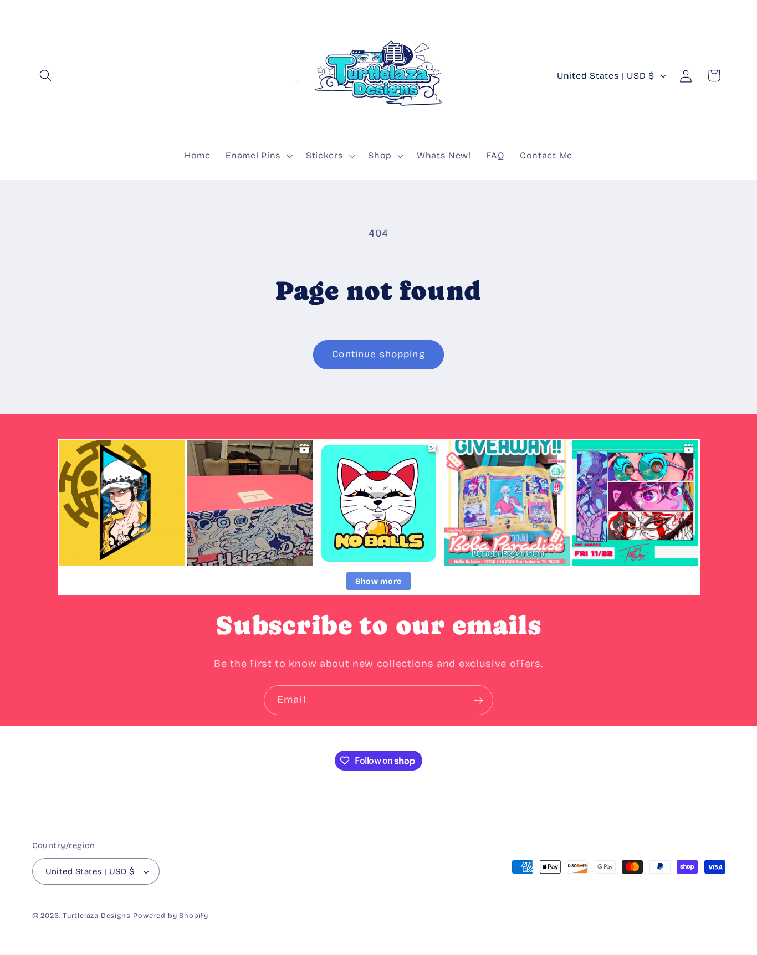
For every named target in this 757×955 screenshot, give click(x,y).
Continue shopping (378, 354)
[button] (46, 75)
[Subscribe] (478, 700)
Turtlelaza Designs (97, 915)
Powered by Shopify (170, 915)
